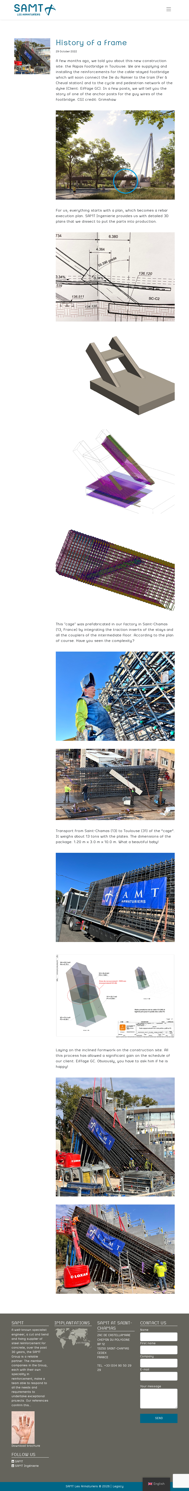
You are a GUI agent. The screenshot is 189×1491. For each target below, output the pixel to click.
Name (144, 1330)
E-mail (144, 1369)
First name (148, 1343)
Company (147, 1356)
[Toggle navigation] (168, 9)
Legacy (118, 1486)
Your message (150, 1386)
